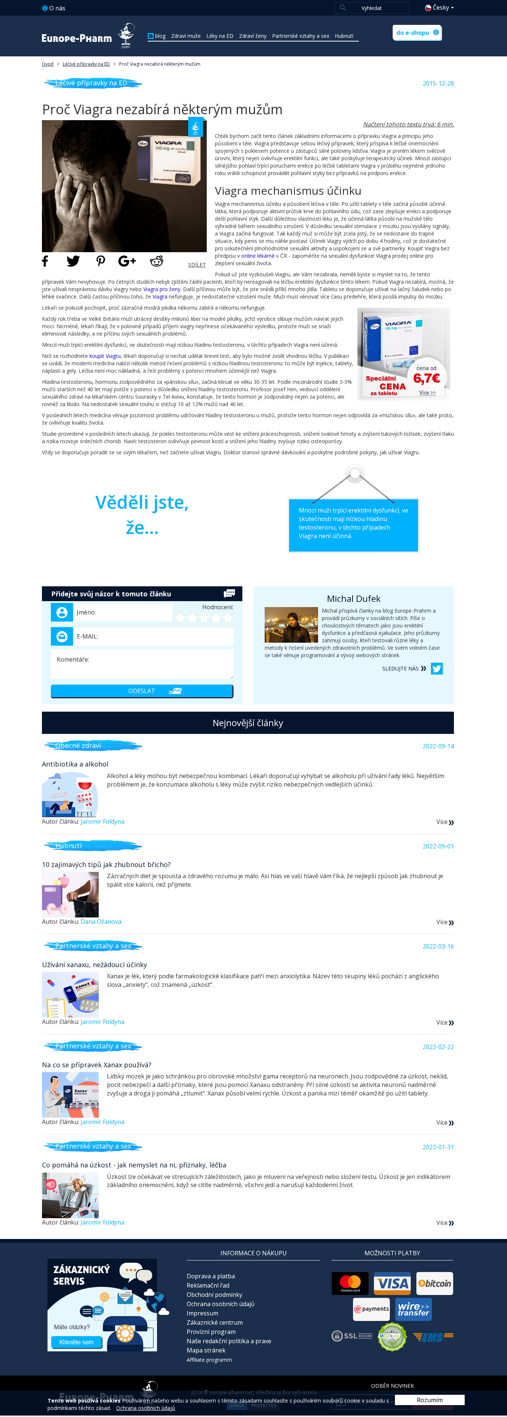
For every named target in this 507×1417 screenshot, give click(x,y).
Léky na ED (219, 35)
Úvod (47, 64)
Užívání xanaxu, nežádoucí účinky (94, 964)
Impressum (202, 1313)
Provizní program (211, 1332)
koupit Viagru (105, 355)
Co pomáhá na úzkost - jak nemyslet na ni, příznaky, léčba (134, 1164)
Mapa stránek (206, 1350)
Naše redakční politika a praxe (229, 1341)
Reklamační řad (208, 1285)
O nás (57, 8)
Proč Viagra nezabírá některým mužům (159, 64)
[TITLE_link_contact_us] (109, 1304)
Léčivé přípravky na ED (86, 64)
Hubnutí (344, 35)
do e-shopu (412, 33)
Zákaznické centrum (215, 1322)
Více (442, 822)
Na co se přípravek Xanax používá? (96, 1064)
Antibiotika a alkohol (75, 763)
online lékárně (258, 255)
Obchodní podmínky (214, 1295)
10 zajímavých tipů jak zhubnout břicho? (106, 864)
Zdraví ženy (252, 35)
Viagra (160, 296)
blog (160, 35)
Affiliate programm (209, 1359)
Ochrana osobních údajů (221, 1304)
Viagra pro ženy (161, 289)
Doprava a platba (211, 1276)
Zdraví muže (186, 35)
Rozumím (430, 1400)
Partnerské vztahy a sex (300, 35)
